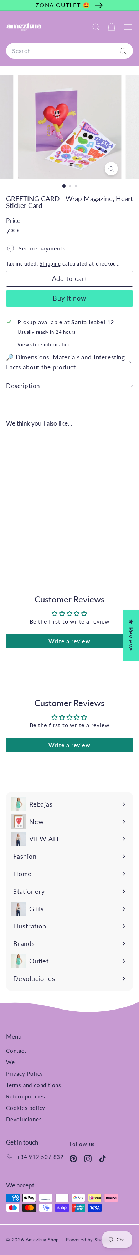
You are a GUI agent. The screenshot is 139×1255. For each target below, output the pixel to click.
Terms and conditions (33, 1085)
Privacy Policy (24, 1073)
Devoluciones (24, 1119)
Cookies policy (25, 1108)
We (10, 1062)
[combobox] (69, 51)
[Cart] (111, 27)
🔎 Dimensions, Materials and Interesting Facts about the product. (65, 362)
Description (23, 386)
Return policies (25, 1096)
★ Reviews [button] (131, 635)
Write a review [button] (69, 641)
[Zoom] (111, 168)
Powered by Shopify (89, 1239)
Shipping (50, 264)
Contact (16, 1050)
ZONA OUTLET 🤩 (63, 4)
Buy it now (69, 298)
